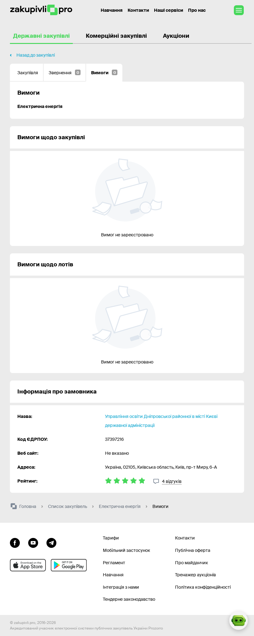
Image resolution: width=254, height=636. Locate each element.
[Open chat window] (238, 620)
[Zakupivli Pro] (41, 10)
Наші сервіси (168, 10)
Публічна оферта (192, 550)
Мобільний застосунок (126, 550)
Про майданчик (191, 562)
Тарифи (111, 538)
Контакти (138, 10)
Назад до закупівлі (35, 55)
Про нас (197, 10)
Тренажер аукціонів (195, 575)
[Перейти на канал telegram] (51, 541)
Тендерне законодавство (129, 599)
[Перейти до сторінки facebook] (15, 541)
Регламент (114, 562)
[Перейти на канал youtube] (33, 541)
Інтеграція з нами (121, 587)
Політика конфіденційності (203, 587)
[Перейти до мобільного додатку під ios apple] (28, 565)
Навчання (112, 10)
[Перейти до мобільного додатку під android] (69, 565)
